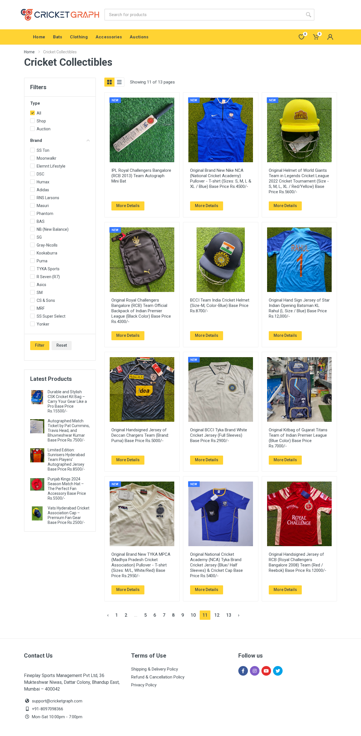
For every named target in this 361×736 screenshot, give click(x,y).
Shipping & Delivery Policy (154, 669)
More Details (128, 205)
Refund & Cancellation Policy (157, 677)
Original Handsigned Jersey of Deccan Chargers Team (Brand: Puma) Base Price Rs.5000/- (140, 435)
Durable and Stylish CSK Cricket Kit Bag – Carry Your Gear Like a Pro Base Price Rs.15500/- (67, 401)
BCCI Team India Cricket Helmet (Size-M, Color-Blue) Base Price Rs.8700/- (219, 305)
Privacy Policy (144, 684)
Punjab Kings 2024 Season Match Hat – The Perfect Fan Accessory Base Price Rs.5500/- (67, 488)
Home (29, 52)
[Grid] (109, 82)
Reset (61, 345)
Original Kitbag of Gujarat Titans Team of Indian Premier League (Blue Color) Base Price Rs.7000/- (298, 438)
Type (35, 103)
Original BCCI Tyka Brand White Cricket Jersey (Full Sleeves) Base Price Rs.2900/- (218, 435)
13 (228, 615)
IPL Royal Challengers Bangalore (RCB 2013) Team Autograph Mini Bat (141, 176)
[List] (119, 82)
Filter (40, 345)
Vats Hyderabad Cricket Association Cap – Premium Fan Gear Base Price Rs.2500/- (68, 515)
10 (193, 615)
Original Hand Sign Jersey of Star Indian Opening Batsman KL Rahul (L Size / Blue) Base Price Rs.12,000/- (299, 308)
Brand (36, 140)
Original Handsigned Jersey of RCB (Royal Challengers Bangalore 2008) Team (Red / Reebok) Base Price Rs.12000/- (297, 562)
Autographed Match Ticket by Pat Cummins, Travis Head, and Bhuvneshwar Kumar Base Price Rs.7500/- (69, 430)
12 (216, 615)
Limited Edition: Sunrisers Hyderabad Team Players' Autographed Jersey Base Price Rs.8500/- (66, 459)
